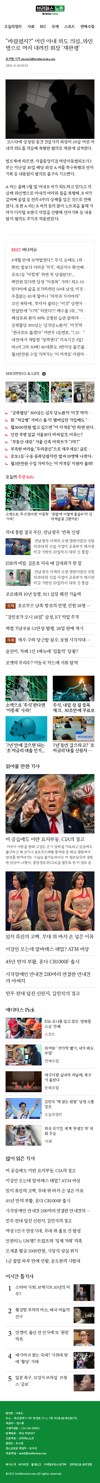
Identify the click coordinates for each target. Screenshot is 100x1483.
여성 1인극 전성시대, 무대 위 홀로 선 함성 (43, 1231)
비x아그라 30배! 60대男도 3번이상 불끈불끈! (50, 347)
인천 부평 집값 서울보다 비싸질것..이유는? (47, 434)
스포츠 (69, 26)
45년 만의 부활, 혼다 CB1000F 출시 (38, 1201)
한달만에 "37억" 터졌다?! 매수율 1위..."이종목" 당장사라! (50, 311)
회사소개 (11, 1464)
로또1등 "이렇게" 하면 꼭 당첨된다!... (43, 274)
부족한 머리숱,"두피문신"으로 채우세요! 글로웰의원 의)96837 (52, 449)
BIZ (43, 26)
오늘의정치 (13, 26)
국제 (55, 26)
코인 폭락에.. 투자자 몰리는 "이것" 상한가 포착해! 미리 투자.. (50, 303)
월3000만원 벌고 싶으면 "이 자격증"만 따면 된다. (52, 427)
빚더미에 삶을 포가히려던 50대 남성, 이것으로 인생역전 (50, 289)
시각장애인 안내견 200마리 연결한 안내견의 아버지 (48, 1211)
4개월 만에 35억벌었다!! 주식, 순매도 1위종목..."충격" (50, 260)
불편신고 (36, 1464)
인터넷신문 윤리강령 (80, 1464)
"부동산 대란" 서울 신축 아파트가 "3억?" (45, 442)
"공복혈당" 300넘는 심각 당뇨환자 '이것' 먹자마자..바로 (52, 413)
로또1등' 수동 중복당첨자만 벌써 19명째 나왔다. (51, 456)
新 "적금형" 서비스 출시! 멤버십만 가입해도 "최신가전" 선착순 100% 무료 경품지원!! (52, 420)
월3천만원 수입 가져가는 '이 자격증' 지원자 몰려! (50, 354)
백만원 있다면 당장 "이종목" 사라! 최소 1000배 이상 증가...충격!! (50, 282)
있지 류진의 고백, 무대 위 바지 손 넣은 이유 (44, 1191)
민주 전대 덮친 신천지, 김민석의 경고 (39, 1221)
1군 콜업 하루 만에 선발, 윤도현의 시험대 (43, 1261)
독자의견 (23, 1464)
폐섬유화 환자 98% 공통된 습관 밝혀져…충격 (50, 318)
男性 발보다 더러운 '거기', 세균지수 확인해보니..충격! (50, 267)
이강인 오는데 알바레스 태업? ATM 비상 (43, 1181)
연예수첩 (87, 26)
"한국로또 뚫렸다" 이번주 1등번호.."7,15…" (47, 332)
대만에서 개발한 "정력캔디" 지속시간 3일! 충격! (50, 340)
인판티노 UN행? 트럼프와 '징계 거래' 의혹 (44, 1241)
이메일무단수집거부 (55, 1464)
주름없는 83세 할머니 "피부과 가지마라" (45, 296)
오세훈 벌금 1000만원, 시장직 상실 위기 (42, 1251)
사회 (30, 26)
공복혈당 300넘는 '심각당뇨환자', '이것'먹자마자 (50, 325)
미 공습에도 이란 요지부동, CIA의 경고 (41, 1171)
